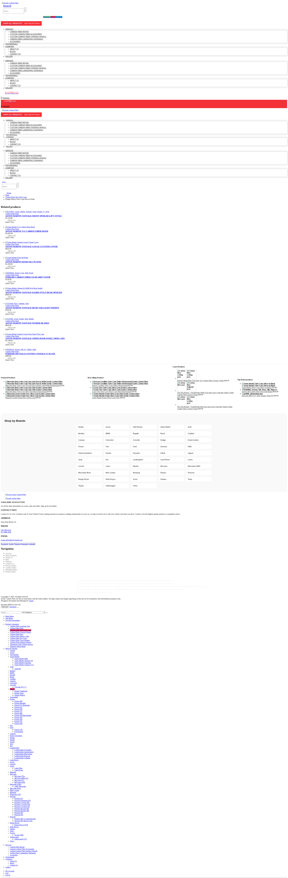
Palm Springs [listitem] (109, 589)
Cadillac (191, 433)
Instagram (24, 544)
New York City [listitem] (129, 584)
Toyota (81, 486)
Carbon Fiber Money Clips (19, 636)
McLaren (163, 466)
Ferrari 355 (18, 721)
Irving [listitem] (159, 589)
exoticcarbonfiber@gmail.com (11, 540)
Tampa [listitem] (165, 581)
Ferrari (81, 447)
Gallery (9, 56)
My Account (9, 871)
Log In (7, 875)
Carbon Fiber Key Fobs (18, 638)
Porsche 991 (18, 815)
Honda (108, 453)
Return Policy (10, 572)
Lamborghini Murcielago (23, 754)
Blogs (13, 51)
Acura (108, 427)
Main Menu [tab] (9, 616)
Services (9, 29)
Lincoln (81, 466)
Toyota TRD (19, 835)
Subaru (163, 479)
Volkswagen (110, 486)
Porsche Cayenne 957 (22, 807)
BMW (108, 433)
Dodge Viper (19, 693)
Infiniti (162, 453)
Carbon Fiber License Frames (20, 632)
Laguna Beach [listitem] (134, 589)
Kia (107, 460)
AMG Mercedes (20, 786)
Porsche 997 (18, 813)
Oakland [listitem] (94, 592)
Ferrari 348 (18, 723)
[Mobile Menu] (3, 19)
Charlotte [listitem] (116, 586)
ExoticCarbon (193, 440)
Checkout (12, 607)
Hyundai (136, 453)
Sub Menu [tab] (9, 618)
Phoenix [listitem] (131, 586)
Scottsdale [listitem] (86, 586)
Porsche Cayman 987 (22, 803)
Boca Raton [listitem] (153, 586)
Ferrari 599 (18, 709)
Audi (189, 427)
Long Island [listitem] (140, 584)
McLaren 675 (19, 780)
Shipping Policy (11, 570)
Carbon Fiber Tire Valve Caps (20, 630)
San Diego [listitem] (90, 581)
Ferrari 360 (18, 719)
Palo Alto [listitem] (180, 586)
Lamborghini (138, 460)
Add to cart (12, 220)
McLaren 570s (19, 776)
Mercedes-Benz (84, 473)
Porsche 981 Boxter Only (23, 821)
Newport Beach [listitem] (130, 581)
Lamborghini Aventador (22, 750)
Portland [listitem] (109, 592)
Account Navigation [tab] (12, 620)
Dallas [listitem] (95, 584)
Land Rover (165, 460)
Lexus (190, 460)
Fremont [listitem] (86, 592)
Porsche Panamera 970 (22, 801)
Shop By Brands (11, 648)
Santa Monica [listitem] (170, 586)
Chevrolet (109, 440)
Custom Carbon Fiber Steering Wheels (28, 36)
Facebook (4, 544)
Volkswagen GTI (20, 839)
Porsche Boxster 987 (21, 809)
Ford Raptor (18, 732)
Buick (162, 433)
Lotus (108, 466)
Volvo (135, 486)
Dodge (163, 440)
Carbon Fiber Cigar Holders (20, 640)
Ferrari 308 (18, 701)
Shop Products (11, 555)
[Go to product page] (146, 212)
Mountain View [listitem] (191, 586)
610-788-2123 (6, 530)
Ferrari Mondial (20, 703)
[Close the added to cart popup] (17, 607)
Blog (7, 559)
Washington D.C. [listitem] (151, 584)
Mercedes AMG (15, 784)
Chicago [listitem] (94, 586)
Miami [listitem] (151, 581)
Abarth (81, 427)
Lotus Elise (18, 768)
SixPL (31, 601)
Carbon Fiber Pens (16, 634)
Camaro (81, 440)
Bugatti (136, 433)
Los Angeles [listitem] (81, 581)
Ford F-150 (18, 730)
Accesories (15, 41)
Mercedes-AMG (194, 466)
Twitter (11, 544)
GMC (190, 447)
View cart (5, 607)
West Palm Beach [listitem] (141, 586)
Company (9, 46)
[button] (7, 5)
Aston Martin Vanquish (22, 663)
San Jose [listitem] (110, 581)
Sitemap (8, 561)
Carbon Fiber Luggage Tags (20, 626)
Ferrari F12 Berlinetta (22, 705)
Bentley (81, 433)
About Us (14, 49)
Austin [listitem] (109, 584)
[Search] (25, 9)
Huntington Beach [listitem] (121, 589)
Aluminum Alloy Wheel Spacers (21, 644)
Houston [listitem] (102, 584)
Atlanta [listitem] (123, 586)
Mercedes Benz (15, 788)
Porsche (191, 473)
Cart (6, 873)
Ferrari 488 (18, 713)
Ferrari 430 (18, 717)
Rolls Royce (110, 479)
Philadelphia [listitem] (163, 584)
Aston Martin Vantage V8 (23, 661)
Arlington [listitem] (166, 589)
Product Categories (12, 624)
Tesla (190, 479)
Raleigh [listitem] (102, 592)
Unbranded (14, 697)
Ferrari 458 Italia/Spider (22, 715)
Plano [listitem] (152, 589)
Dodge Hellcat (19, 695)
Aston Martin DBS (21, 659)
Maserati (13, 772)
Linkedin (32, 544)
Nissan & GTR (15, 794)
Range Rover (83, 479)
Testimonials (11, 44)
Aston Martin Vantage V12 (24, 665)
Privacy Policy (10, 565)
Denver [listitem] (108, 586)
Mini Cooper (110, 473)
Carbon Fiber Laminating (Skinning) (26, 39)
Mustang (136, 473)
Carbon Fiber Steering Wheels (20, 642)
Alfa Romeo (137, 427)
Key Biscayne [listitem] (97, 589)
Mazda (135, 466)
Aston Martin (165, 427)
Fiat (107, 447)
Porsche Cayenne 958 (22, 805)
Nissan (163, 473)
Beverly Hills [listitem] (142, 581)
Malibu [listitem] (161, 586)
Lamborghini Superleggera (23, 752)
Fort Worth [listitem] (144, 589)
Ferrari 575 (18, 711)
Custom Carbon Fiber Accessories (26, 34)
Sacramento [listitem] (119, 581)
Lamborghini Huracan (22, 756)
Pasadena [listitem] (175, 589)
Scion (135, 479)
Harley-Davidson (85, 453)
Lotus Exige (18, 770)
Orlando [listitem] (158, 581)
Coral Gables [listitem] (87, 589)
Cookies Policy (11, 568)
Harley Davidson (16, 736)
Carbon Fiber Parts (12, 214)
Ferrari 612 (18, 707)
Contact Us (15, 54)
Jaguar (190, 453)
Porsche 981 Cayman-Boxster (25, 819)
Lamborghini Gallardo (22, 758)
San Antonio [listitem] (118, 584)
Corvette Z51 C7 (20, 687)
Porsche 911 (18, 799)
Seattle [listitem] (101, 586)
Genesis (163, 447)
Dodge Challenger (20, 691)
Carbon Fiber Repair (19, 31)
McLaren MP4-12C (21, 778)
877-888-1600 (6, 532)
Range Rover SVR (21, 825)
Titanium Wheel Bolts (17, 646)
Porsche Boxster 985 (21, 811)
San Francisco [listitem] (101, 581)
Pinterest (17, 544)
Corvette (136, 440)
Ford (135, 447)
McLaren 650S (19, 782)
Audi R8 (17, 669)
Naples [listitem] (88, 584)
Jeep (80, 460)
